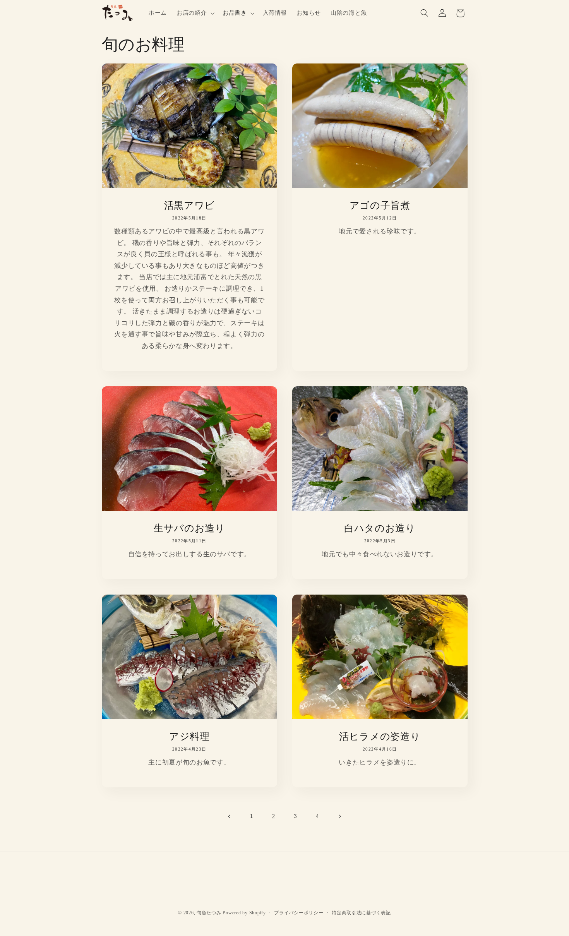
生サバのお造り (189, 528)
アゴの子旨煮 (380, 205)
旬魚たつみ (209, 913)
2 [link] (274, 816)
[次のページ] (339, 816)
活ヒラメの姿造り (379, 736)
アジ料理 (189, 736)
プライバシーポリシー (298, 912)
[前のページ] (229, 816)
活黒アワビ (189, 205)
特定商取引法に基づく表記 (361, 912)
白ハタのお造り (379, 528)
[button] (194, 13)
